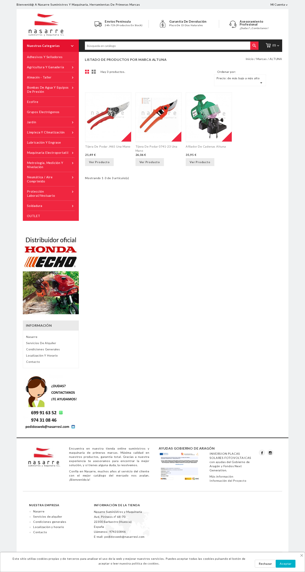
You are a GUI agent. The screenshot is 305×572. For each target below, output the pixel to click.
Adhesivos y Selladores (45, 57)
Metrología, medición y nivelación (51, 165)
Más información (221, 476)
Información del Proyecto (228, 480)
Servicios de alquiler (41, 343)
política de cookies (145, 563)
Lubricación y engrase (44, 142)
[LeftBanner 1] (51, 274)
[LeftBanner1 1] (51, 401)
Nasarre (32, 337)
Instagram (270, 453)
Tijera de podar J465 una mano (108, 146)
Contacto (33, 361)
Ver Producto (99, 162)
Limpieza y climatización (51, 132)
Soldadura (51, 206)
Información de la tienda (117, 505)
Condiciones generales (43, 349)
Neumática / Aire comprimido (51, 179)
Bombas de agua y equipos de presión (51, 89)
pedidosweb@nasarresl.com (124, 536)
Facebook (262, 453)
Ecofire (32, 102)
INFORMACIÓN (39, 325)
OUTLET (33, 216)
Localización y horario (42, 355)
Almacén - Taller (51, 77)
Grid (88, 73)
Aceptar (286, 563)
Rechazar (265, 563)
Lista (94, 73)
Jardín (51, 122)
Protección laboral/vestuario (51, 193)
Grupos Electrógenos (43, 112)
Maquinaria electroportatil (51, 153)
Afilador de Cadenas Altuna (206, 146)
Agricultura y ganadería (51, 67)
